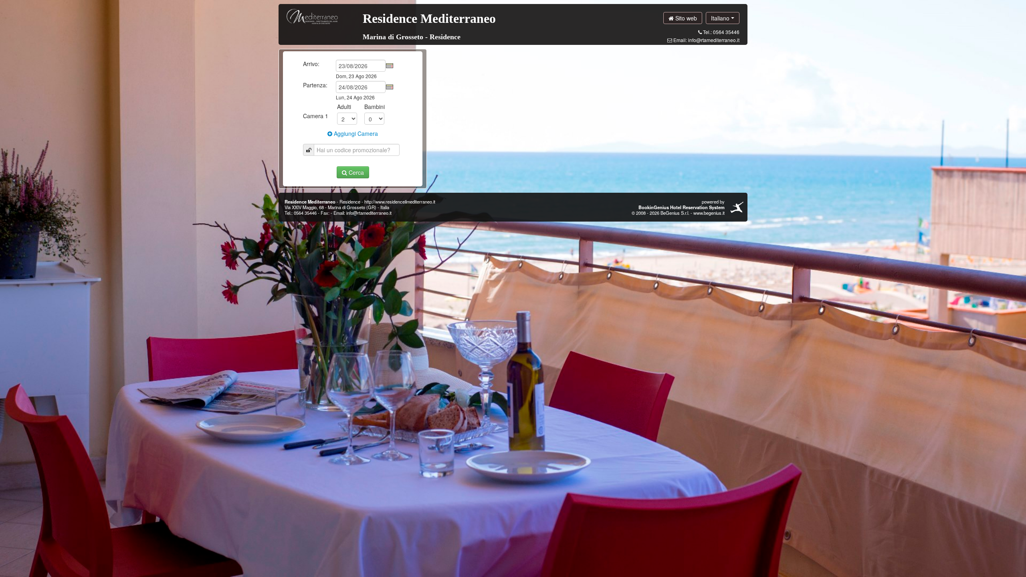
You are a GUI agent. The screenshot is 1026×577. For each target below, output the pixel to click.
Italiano (721, 18)
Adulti (344, 107)
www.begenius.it (709, 213)
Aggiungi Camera (355, 133)
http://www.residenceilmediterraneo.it (399, 201)
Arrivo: (311, 64)
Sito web (685, 18)
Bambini (374, 107)
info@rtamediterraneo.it (713, 39)
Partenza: (315, 85)
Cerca (355, 172)
